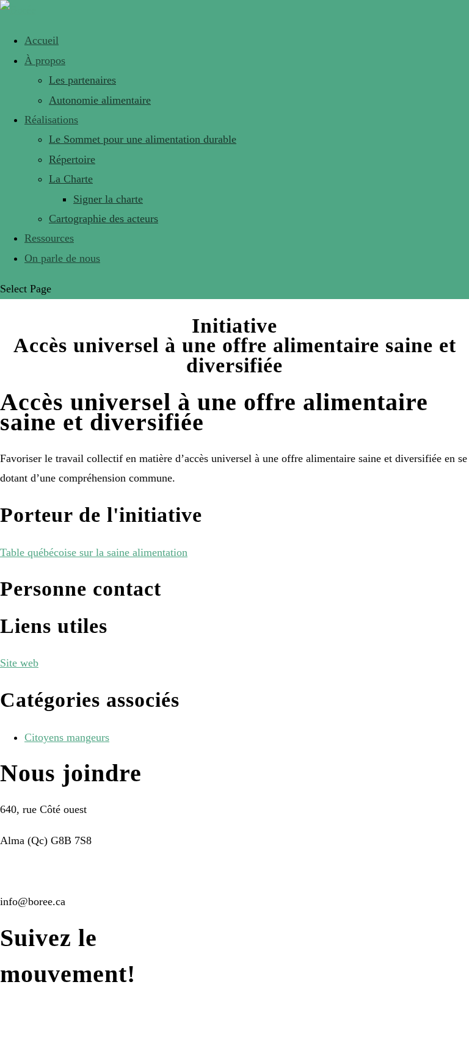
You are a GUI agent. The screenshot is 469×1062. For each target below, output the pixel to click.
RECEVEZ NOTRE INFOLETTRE (79, 1041)
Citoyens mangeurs (66, 737)
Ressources (49, 238)
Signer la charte (108, 199)
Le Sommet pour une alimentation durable (142, 139)
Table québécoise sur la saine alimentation (93, 552)
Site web (19, 663)
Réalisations (51, 120)
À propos (44, 60)
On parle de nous (62, 258)
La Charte (71, 179)
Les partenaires (82, 80)
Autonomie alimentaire (100, 100)
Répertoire (72, 159)
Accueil (41, 40)
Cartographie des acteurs (103, 218)
